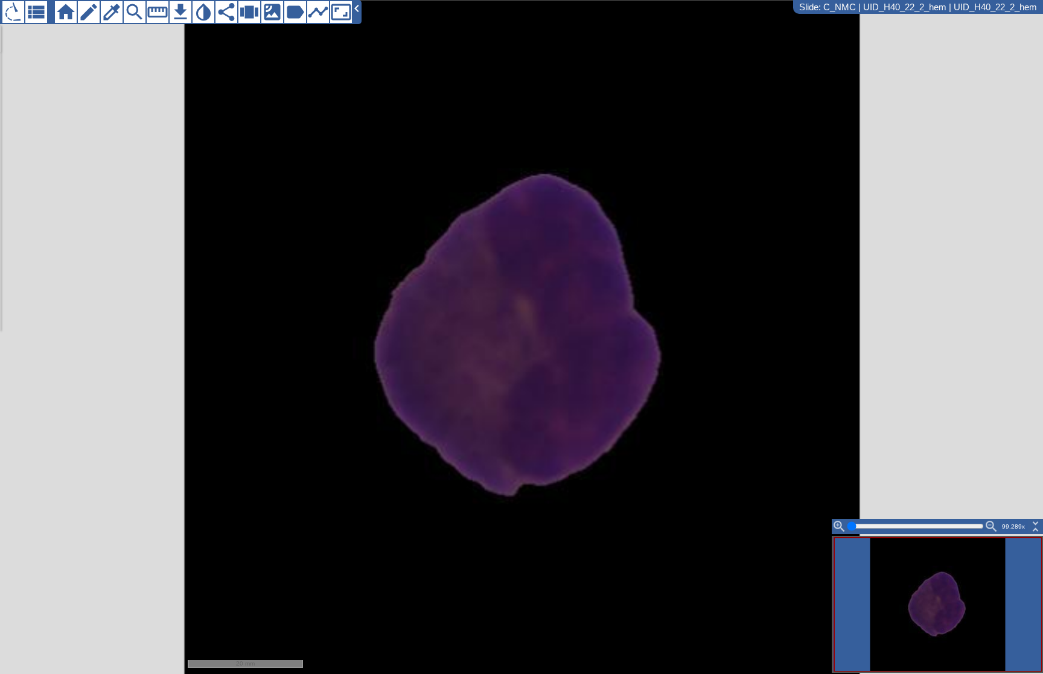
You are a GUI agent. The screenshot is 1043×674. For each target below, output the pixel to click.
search (134, 12)
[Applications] (13, 12)
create (89, 12)
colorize (112, 12)
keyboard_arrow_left (356, 8)
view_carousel (249, 12)
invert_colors (203, 12)
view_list (36, 12)
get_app (180, 12)
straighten (157, 12)
